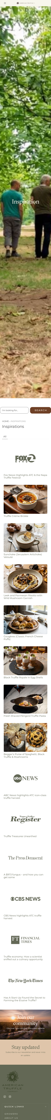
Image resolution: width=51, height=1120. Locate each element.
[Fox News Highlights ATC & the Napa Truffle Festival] (25, 458)
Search (40, 410)
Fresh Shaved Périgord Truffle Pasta (25, 716)
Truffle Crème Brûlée (16, 516)
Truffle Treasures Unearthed (20, 836)
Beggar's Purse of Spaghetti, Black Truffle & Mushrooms (24, 755)
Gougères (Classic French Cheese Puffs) (23, 638)
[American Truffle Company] (25, 3)
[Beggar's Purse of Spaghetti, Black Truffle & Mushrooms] (25, 737)
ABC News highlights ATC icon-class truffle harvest (25, 796)
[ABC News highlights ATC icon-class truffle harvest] (25, 778)
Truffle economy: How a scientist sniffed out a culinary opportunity (23, 958)
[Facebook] (4, 1096)
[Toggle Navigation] (5, 3)
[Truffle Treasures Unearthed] (25, 819)
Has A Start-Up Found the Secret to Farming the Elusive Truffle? (24, 999)
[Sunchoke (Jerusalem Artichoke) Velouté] (25, 537)
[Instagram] (10, 1096)
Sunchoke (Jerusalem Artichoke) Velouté (23, 556)
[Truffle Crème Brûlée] (25, 499)
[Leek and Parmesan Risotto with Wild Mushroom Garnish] (25, 578)
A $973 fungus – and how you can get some (23, 876)
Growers (11, 1114)
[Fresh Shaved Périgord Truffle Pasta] (25, 699)
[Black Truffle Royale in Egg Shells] (25, 660)
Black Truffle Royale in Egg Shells (23, 677)
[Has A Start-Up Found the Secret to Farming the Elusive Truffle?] (25, 981)
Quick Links (14, 1106)
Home (5, 421)
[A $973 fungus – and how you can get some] (25, 857)
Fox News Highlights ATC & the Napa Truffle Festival (25, 476)
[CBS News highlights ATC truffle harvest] (25, 898)
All (4, 436)
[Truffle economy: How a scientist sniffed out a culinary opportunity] (25, 939)
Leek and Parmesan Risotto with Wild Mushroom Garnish (23, 597)
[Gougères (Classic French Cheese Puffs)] (25, 619)
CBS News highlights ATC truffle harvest (22, 917)
